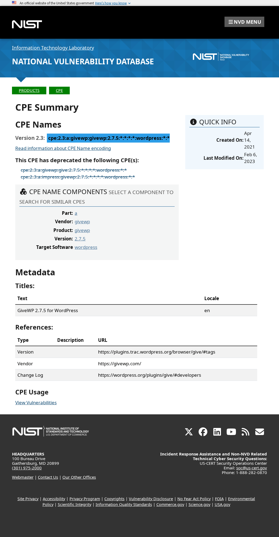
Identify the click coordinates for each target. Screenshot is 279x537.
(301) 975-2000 (27, 467)
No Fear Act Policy (194, 498)
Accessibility (54, 498)
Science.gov (199, 504)
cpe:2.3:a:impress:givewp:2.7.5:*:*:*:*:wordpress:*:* (78, 177)
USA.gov (222, 504)
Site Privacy (27, 498)
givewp (82, 221)
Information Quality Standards (124, 504)
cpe (59, 90)
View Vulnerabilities (36, 402)
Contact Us (48, 477)
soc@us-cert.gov (251, 467)
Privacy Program (84, 498)
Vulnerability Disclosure (151, 498)
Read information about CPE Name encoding (63, 148)
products (29, 90)
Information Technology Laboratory (53, 47)
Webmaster (23, 477)
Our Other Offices (79, 477)
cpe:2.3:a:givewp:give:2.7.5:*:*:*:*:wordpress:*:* (74, 170)
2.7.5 (80, 239)
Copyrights (114, 498)
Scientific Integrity (74, 504)
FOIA (219, 498)
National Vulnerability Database (83, 61)
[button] (244, 22)
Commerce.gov (170, 504)
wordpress (86, 247)
